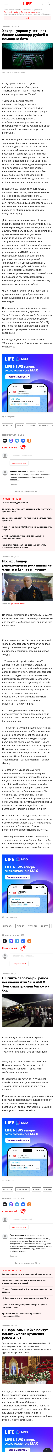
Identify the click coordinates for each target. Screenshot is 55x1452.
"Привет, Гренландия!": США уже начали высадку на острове (27, 528)
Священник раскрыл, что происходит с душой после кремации (27, 519)
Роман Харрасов (11, 917)
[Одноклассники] (29, 440)
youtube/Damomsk (18, 604)
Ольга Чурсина (10, 417)
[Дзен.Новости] (4, 440)
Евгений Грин (9, 1180)
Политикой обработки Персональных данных (20, 12)
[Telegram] (17, 440)
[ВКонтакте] (23, 440)
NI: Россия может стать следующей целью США (25, 1298)
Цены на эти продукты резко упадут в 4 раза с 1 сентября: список (25, 1306)
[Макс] (10, 440)
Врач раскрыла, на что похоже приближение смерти (27, 1274)
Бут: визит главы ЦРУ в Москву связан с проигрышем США (21, 1315)
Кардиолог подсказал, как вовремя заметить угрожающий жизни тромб (24, 546)
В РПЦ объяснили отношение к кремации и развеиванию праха (23, 537)
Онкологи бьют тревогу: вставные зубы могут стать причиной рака (27, 510)
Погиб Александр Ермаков (15, 502)
